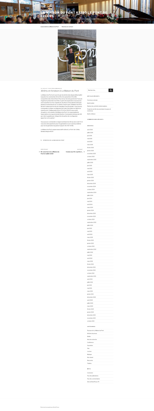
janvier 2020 (90, 312)
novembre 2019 (91, 318)
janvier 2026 (90, 150)
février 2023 (90, 240)
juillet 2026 (90, 132)
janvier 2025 (90, 180)
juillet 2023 (90, 225)
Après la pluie (90, 103)
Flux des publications (92, 375)
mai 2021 (89, 288)
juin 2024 (89, 198)
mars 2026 (90, 144)
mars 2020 (90, 306)
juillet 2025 (90, 162)
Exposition (90, 345)
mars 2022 (90, 261)
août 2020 (90, 300)
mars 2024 (90, 207)
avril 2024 (89, 204)
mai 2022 (89, 255)
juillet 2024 (90, 195)
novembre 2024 (91, 186)
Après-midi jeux (91, 114)
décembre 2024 (91, 183)
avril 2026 (89, 141)
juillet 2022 (90, 252)
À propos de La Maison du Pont (54, 140)
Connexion (90, 372)
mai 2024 (89, 201)
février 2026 (90, 147)
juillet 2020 (90, 303)
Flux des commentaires (93, 378)
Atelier (89, 336)
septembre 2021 (91, 276)
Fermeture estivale (92, 100)
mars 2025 (90, 174)
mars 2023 (90, 237)
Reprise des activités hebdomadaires (97, 106)
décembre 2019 (91, 315)
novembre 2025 (91, 153)
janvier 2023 (90, 243)
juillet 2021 (90, 282)
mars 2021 (90, 291)
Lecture (89, 351)
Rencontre (90, 360)
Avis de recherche (92, 339)
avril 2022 (89, 258)
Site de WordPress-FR (93, 381)
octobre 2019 (90, 321)
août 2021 (89, 279)
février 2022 (90, 264)
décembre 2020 (91, 297)
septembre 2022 (91, 249)
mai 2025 (89, 168)
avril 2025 (89, 171)
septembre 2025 (91, 159)
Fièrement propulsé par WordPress (49, 407)
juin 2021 (89, 285)
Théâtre (89, 363)
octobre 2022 (90, 246)
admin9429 (58, 88)
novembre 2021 (91, 270)
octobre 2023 (90, 219)
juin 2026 (89, 135)
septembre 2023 (91, 222)
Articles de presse (92, 333)
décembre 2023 (91, 213)
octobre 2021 (90, 273)
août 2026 (90, 129)
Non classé (90, 357)
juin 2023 (89, 228)
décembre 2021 (91, 267)
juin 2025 (89, 165)
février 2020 (90, 309)
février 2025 (90, 177)
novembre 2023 (91, 216)
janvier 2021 (90, 294)
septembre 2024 (91, 192)
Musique (89, 354)
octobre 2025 (91, 156)
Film (88, 348)
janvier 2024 (90, 210)
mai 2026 (89, 138)
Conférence (90, 342)
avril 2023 (89, 234)
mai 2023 (89, 231)
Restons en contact (67, 26)
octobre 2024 (91, 189)
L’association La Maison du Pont (50, 26)
